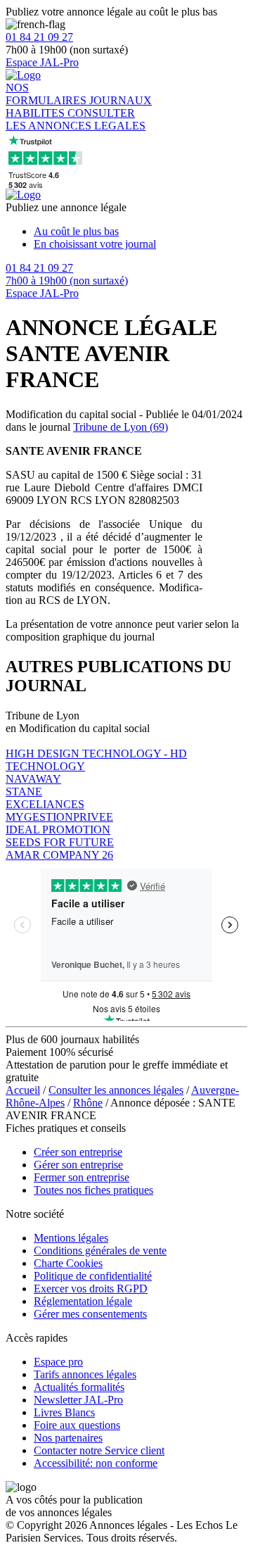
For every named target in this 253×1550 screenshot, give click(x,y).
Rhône (88, 1103)
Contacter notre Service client (99, 1450)
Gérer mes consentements (90, 1314)
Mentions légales (71, 1238)
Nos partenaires (68, 1438)
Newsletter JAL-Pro (78, 1400)
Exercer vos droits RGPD (91, 1288)
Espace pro (58, 1362)
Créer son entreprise (78, 1152)
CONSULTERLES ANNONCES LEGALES (75, 119)
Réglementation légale (83, 1301)
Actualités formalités (79, 1387)
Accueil (23, 1090)
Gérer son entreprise (78, 1165)
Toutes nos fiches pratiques (93, 1190)
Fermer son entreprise (81, 1177)
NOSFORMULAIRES (47, 94)
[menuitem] (140, 231)
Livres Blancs (64, 1412)
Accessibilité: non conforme (95, 1463)
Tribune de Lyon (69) (120, 427)
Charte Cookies (68, 1263)
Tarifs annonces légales (85, 1374)
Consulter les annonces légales (115, 1090)
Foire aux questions (77, 1425)
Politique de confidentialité (93, 1276)
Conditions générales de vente (100, 1250)
